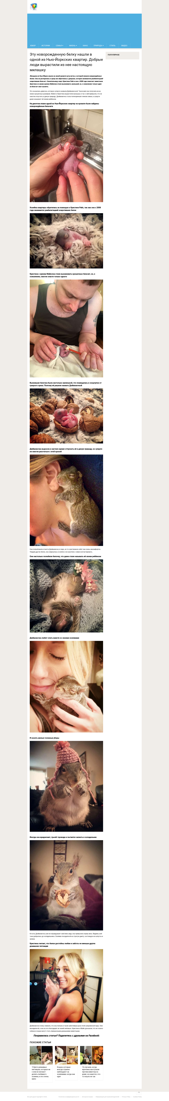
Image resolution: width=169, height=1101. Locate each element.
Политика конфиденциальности (68, 1097)
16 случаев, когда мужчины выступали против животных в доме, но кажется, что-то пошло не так (91, 1072)
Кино (85, 46)
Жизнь (72, 46)
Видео (124, 46)
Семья (59, 46)
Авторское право (87, 1097)
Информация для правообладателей (107, 1097)
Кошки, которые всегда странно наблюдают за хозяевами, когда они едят (66, 1072)
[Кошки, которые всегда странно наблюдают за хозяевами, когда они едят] (66, 1055)
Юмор (33, 46)
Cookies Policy (137, 1097)
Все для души (31, 1097)
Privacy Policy (126, 1097)
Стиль (112, 46)
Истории (46, 46)
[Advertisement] (84, 28)
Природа (98, 46)
